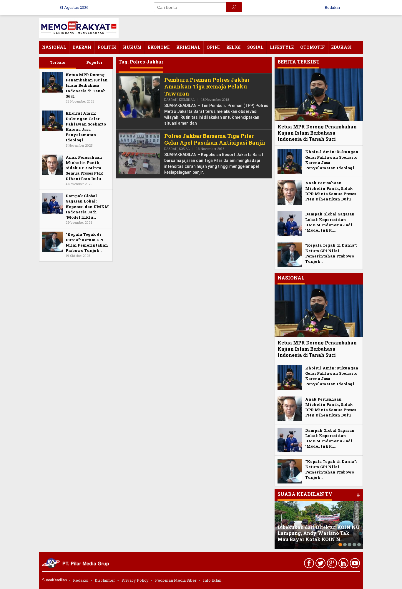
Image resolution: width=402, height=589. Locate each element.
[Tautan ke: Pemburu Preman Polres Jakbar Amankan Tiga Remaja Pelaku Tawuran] (139, 96)
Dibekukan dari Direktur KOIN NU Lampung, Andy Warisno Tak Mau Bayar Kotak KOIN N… (319, 533)
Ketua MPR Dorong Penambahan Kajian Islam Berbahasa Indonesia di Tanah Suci (87, 85)
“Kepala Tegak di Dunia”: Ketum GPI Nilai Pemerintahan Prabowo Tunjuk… (87, 242)
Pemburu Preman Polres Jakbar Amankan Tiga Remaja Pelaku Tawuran (207, 86)
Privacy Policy (135, 580)
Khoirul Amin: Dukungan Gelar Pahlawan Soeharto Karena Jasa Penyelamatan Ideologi (86, 127)
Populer (94, 62)
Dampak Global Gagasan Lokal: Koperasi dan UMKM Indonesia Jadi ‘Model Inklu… (87, 206)
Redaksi (80, 580)
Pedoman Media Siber (176, 580)
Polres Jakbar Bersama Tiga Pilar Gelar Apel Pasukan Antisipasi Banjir (214, 139)
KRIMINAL (187, 99)
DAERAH (170, 99)
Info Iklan (212, 580)
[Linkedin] (342, 564)
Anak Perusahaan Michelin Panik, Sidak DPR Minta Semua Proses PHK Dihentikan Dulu (84, 168)
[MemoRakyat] (79, 27)
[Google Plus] (331, 564)
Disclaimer (105, 580)
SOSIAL (184, 148)
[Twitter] (319, 564)
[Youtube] (354, 564)
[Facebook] (308, 564)
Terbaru (58, 62)
